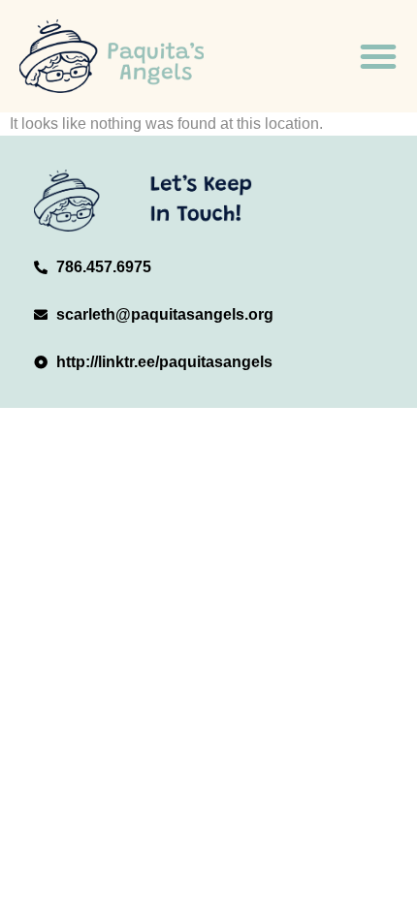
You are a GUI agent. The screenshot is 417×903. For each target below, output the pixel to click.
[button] (378, 56)
